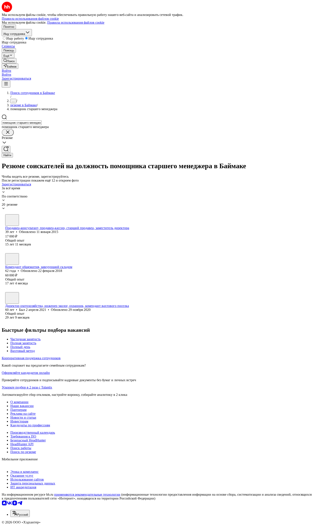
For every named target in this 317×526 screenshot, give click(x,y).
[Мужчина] (12, 298)
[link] (9, 60)
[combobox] (22, 122)
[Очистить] (8, 132)
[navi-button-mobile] (6, 84)
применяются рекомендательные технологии (87, 494)
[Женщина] (12, 220)
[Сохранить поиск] (6, 149)
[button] (6, 70)
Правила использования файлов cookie (75, 22)
